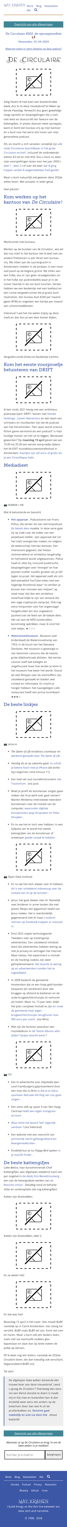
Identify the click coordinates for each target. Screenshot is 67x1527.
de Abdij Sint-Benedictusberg (41, 1176)
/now (44, 1490)
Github (35, 1490)
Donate (15, 1484)
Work (30, 6)
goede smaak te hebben (40, 837)
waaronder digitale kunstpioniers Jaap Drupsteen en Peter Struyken (35, 812)
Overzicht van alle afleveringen (33, 24)
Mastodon (50, 1484)
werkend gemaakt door (26, 756)
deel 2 (17, 165)
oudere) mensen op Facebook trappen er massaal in (37, 922)
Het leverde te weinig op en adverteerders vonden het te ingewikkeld (36, 968)
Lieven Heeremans (29, 418)
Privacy (38, 1484)
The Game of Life (51, 756)
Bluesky (24, 1490)
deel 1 (8, 165)
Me (29, 10)
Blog (39, 6)
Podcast (26, 1484)
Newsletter (51, 6)
